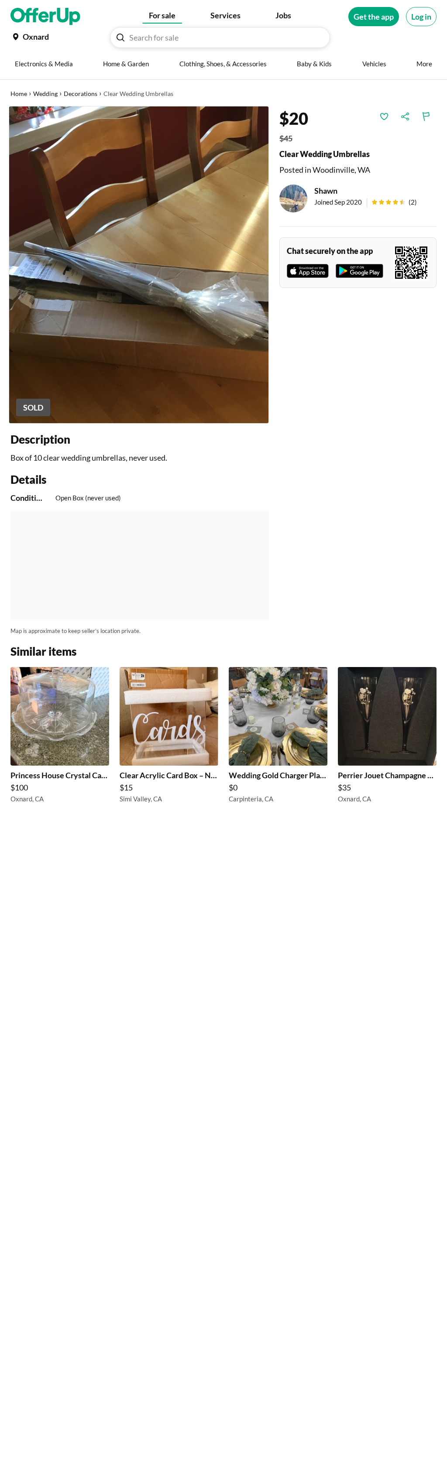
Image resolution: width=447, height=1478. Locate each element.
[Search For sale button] (120, 37)
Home (18, 93)
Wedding (45, 93)
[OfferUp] (45, 16)
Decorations (80, 93)
